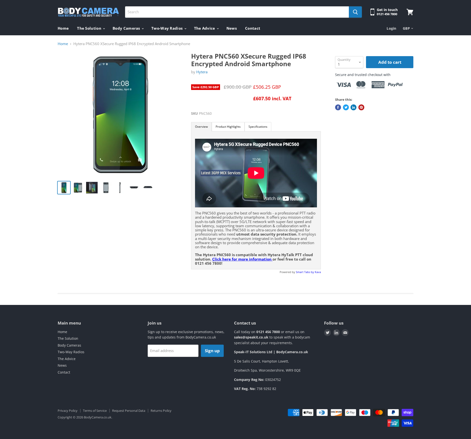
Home (63, 28)
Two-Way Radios (167, 28)
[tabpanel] (256, 200)
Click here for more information (242, 259)
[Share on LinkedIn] (353, 107)
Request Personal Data (128, 410)
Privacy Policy (68, 410)
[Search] (355, 12)
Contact (252, 28)
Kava (318, 272)
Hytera (202, 71)
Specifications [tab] (258, 127)
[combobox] (237, 12)
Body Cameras (127, 28)
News (231, 28)
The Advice (205, 28)
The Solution (89, 28)
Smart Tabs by (305, 272)
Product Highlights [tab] (228, 127)
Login (391, 28)
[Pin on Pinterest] (361, 107)
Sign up (212, 350)
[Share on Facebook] (338, 107)
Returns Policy (161, 410)
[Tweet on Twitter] (346, 107)
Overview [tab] (201, 127)
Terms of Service (95, 410)
